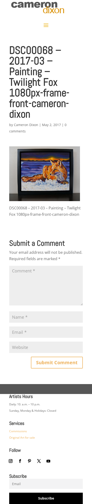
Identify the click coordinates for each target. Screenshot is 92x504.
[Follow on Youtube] (48, 461)
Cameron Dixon (26, 125)
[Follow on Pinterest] (29, 461)
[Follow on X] (39, 461)
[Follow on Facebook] (20, 461)
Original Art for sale (22, 438)
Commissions (18, 431)
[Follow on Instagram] (10, 461)
